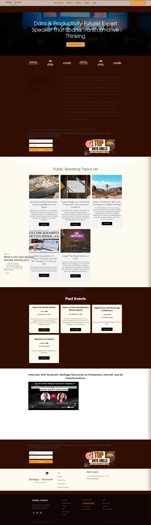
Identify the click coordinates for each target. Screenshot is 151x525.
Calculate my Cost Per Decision (13, 268)
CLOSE (7, 273)
